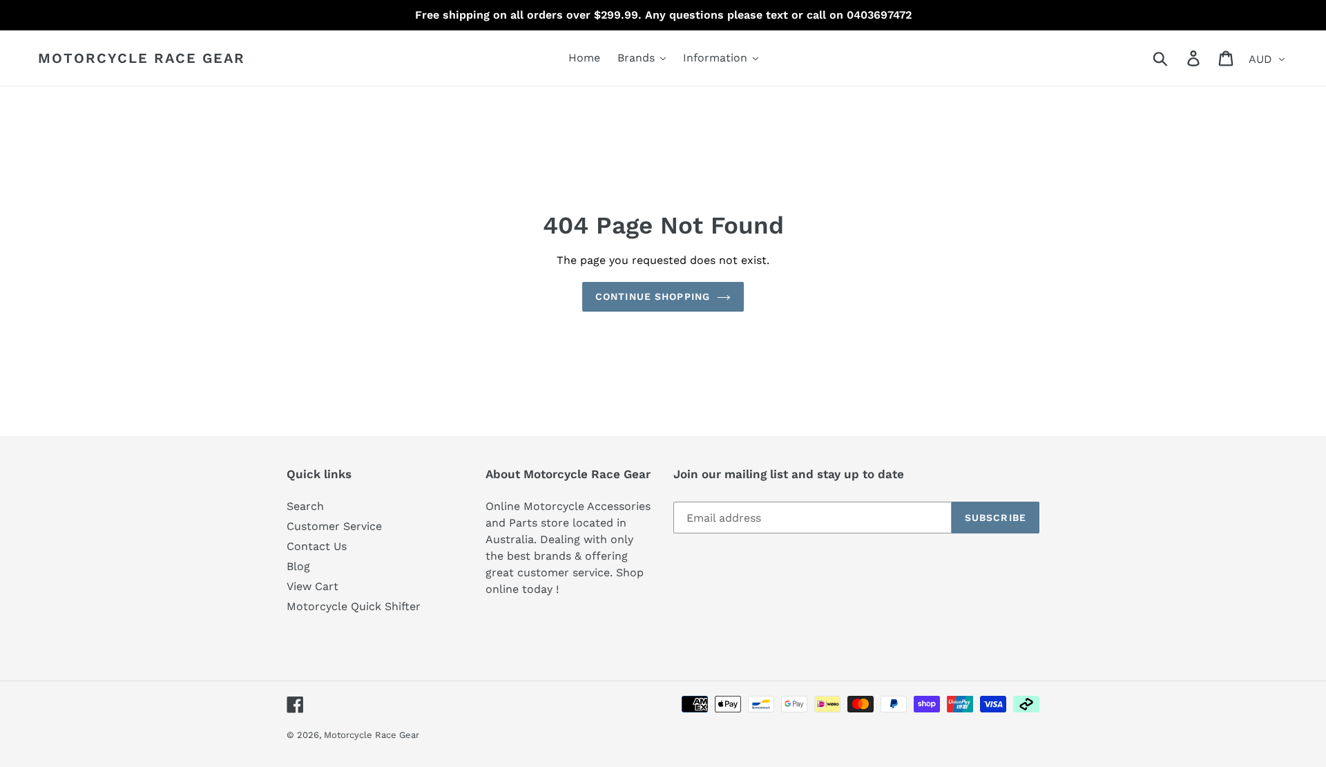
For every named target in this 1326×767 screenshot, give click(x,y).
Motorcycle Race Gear (141, 58)
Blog (298, 566)
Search (305, 506)
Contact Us (317, 546)
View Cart (312, 586)
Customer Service (334, 526)
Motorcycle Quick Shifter (354, 606)
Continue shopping (652, 296)
